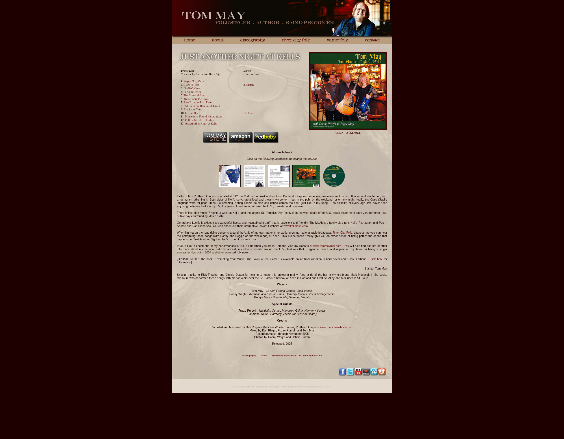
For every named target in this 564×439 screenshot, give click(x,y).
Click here (375, 259)
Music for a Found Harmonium (203, 116)
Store (264, 355)
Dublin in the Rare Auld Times (202, 106)
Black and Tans (193, 109)
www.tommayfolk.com (327, 245)
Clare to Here (191, 84)
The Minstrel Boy (194, 95)
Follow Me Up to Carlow (200, 120)
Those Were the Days (196, 98)
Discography (249, 355)
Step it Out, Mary (194, 81)
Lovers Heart (192, 113)
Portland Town (192, 91)
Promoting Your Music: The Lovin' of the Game (297, 355)
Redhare (326, 386)
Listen (250, 84)
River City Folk (342, 232)
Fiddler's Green (192, 88)
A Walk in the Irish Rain (197, 102)
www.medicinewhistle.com (336, 327)
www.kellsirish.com (296, 226)
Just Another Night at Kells (201, 123)
